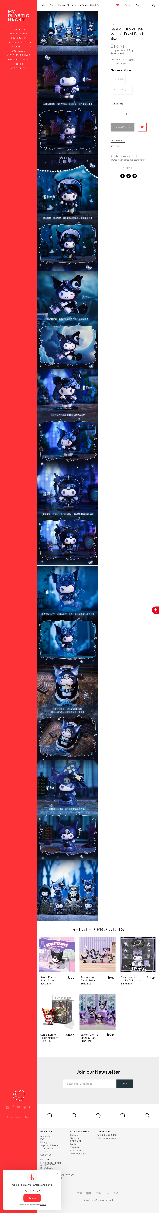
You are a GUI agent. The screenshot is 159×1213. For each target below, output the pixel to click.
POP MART (75, 1141)
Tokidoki (74, 1147)
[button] (129, 52)
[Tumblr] (29, 1107)
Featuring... (18, 47)
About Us (45, 1136)
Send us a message (106, 1138)
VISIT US (45, 1160)
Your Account (47, 1148)
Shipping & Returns (50, 1145)
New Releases (18, 34)
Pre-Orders (18, 38)
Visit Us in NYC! (18, 55)
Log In (18, 64)
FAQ (42, 1139)
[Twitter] (18, 1107)
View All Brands (78, 1153)
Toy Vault (18, 51)
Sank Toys (75, 1138)
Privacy (44, 1142)
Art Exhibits (18, 42)
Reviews (115, 146)
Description (118, 141)
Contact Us (45, 1155)
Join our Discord (18, 60)
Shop (18, 29)
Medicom (75, 1144)
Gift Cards (18, 68)
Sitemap (44, 1151)
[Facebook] (13, 1107)
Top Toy (116, 24)
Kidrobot (74, 1135)
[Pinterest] (24, 1107)
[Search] (153, 5)
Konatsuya (75, 1150)
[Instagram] (7, 1107)
